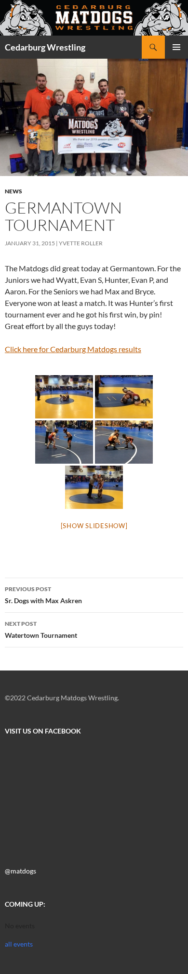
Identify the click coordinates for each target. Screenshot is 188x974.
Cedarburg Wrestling (45, 47)
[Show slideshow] (94, 526)
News (13, 191)
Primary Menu (176, 47)
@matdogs (20, 871)
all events (19, 944)
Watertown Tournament (41, 629)
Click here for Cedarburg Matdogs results (73, 349)
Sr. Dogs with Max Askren (43, 595)
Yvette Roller (81, 243)
